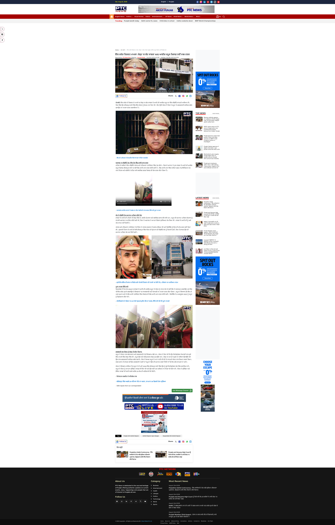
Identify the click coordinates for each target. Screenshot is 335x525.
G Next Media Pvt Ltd (146, 521)
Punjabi (171, 2)
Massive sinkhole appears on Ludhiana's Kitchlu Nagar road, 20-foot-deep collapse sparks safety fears (211, 120)
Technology (156, 499)
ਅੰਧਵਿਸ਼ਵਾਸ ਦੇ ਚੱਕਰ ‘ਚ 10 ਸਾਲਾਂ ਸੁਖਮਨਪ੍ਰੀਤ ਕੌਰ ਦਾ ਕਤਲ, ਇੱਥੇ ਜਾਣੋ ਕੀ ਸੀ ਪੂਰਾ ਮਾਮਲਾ (143, 301)
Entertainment (157, 16)
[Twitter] (175, 96)
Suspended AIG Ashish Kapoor (171, 436)
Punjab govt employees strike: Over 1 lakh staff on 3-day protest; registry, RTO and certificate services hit (211, 165)
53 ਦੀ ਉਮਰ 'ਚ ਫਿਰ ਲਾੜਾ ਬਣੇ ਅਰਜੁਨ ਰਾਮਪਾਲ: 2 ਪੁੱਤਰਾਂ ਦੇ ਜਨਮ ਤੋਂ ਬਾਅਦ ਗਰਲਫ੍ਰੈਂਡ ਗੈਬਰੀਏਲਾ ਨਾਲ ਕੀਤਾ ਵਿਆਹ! (212, 251)
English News (119, 16)
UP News (168, 16)
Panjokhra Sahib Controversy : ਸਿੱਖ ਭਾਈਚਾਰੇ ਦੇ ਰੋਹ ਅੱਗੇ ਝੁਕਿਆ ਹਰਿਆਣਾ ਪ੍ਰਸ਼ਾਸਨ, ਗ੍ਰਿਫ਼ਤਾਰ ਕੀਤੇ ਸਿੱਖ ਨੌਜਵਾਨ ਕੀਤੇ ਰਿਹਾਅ (211, 204)
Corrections (183, 521)
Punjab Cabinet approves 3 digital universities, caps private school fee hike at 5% (212, 148)
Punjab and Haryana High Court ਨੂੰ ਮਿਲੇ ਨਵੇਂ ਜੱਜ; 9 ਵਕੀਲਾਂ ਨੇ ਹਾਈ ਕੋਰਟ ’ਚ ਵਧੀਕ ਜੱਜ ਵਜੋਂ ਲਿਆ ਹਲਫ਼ (211, 215)
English (163, 2)
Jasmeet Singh (141, 57)
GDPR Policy (172, 523)
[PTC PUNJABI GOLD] (169, 474)
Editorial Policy (175, 521)
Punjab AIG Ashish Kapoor (131, 436)
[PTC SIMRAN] (187, 474)
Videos (147, 16)
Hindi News (177, 16)
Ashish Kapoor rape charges (151, 436)
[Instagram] (183, 96)
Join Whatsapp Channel (180, 390)
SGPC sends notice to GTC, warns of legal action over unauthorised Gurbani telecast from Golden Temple (212, 129)
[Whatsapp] (187, 96)
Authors (190, 521)
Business (156, 485)
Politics (128, 16)
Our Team (210, 521)
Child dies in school (167, 21)
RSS (178, 523)
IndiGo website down (185, 21)
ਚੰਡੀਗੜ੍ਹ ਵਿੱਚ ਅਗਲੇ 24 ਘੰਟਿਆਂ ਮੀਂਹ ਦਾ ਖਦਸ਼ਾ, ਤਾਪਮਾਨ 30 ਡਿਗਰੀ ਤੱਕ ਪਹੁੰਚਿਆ (141, 381)
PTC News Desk (127, 57)
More (198, 16)
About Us (167, 521)
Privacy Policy (164, 523)
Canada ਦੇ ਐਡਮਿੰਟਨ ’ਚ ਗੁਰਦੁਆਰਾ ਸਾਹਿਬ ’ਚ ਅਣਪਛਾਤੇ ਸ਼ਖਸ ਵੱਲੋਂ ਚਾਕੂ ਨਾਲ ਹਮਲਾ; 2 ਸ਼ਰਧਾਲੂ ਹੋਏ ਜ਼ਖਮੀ (211, 242)
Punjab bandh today (131, 21)
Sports (155, 504)
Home (117, 50)
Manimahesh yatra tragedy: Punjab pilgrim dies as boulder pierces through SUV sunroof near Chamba (211, 156)
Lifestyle (155, 493)
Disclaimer (203, 521)
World (155, 501)
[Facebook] (179, 96)
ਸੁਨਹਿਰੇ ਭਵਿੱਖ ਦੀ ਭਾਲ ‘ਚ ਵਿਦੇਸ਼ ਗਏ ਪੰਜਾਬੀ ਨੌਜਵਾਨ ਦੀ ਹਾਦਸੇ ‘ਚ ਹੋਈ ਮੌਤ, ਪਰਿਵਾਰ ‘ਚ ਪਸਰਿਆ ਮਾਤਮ (147, 282)
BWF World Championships (205, 21)
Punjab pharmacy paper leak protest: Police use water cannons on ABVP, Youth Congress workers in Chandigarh (212, 138)
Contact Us (197, 521)
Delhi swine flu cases (149, 21)
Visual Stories (139, 16)
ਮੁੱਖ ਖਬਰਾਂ (123, 50)
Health (155, 491)
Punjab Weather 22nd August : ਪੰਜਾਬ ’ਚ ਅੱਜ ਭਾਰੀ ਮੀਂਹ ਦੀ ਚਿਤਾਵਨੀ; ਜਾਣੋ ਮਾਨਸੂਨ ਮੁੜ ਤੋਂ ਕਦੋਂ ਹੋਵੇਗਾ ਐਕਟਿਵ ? (211, 233)
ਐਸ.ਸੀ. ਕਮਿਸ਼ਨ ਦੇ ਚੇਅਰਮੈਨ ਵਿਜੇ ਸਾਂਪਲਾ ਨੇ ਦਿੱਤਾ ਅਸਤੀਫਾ (132, 158)
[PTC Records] (151, 474)
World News (189, 16)
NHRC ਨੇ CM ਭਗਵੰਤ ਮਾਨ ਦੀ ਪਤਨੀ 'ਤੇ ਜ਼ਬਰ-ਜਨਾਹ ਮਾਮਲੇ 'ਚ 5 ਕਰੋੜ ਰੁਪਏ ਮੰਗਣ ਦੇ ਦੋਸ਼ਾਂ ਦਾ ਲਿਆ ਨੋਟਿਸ (211, 224)
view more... (216, 113)
